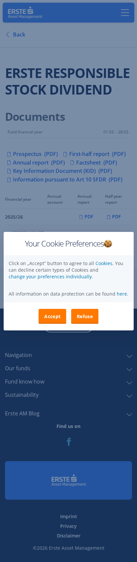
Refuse (85, 316)
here (121, 294)
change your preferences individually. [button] (51, 276)
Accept (52, 316)
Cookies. (105, 263)
